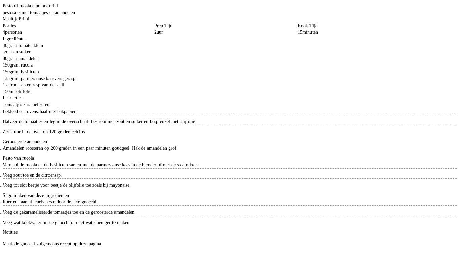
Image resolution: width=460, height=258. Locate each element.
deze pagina (90, 243)
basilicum (30, 71)
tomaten (26, 45)
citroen (13, 84)
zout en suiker (17, 51)
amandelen (29, 58)
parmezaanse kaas (37, 78)
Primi (24, 19)
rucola (27, 65)
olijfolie (23, 91)
